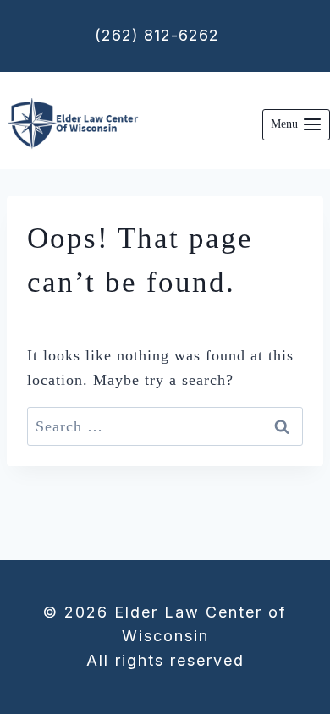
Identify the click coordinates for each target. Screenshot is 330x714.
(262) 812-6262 (157, 35)
